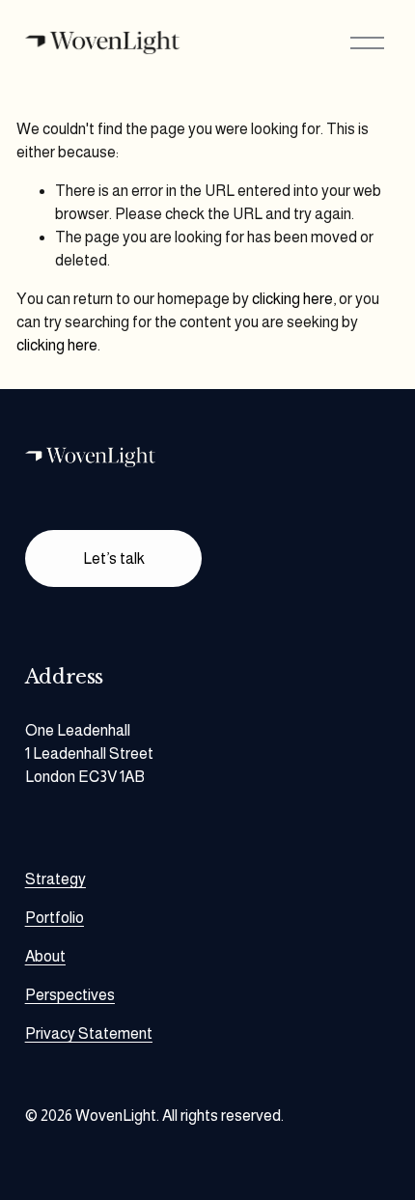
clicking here (292, 299)
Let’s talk (114, 558)
